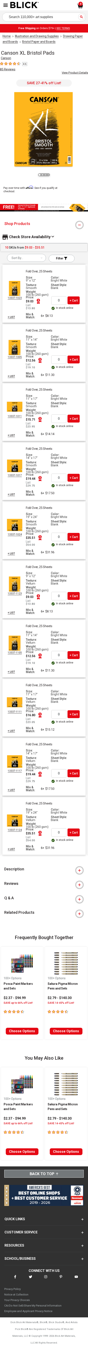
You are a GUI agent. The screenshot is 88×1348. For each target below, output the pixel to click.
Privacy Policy (12, 1289)
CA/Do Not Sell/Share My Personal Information (33, 1305)
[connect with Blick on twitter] (30, 1279)
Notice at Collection (16, 1294)
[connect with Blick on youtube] (76, 1279)
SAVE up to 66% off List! (18, 1002)
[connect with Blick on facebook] (15, 1279)
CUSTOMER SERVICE (21, 1232)
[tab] (44, 223)
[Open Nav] (5, 5)
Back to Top (42, 1173)
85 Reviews (7, 69)
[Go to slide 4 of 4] (48, 174)
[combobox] (26, 258)
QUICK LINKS (14, 1219)
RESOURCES (14, 1245)
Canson (6, 58)
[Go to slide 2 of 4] (42, 174)
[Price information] (38, 301)
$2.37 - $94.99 (15, 998)
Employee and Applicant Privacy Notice (28, 1311)
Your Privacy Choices (17, 1300)
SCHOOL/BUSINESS (20, 1259)
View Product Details (75, 72)
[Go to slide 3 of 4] (45, 174)
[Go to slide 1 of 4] (39, 174)
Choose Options (22, 1031)
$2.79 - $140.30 (60, 998)
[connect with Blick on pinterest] (61, 1279)
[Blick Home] (24, 5)
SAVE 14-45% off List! (61, 1002)
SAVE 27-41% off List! (44, 83)
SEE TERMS (63, 28)
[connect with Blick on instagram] (45, 1279)
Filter (60, 258)
